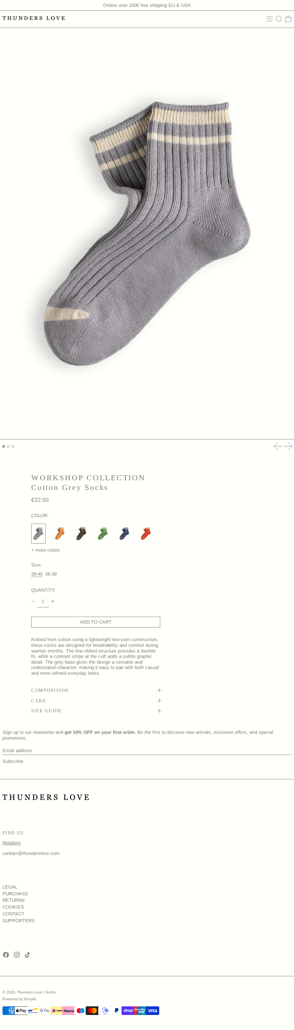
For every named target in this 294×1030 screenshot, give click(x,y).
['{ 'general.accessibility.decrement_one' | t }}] (33, 601)
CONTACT (13, 913)
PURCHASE (15, 893)
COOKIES (13, 907)
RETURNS (14, 900)
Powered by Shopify (19, 999)
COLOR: (40, 515)
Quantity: (43, 590)
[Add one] (53, 601)
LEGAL (10, 887)
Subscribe (13, 761)
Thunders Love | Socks (36, 992)
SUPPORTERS (19, 920)
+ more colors (45, 550)
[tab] (4, 446)
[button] (279, 19)
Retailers (12, 843)
